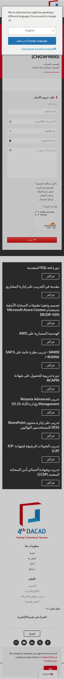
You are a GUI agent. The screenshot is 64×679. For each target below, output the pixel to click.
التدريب (32, 585)
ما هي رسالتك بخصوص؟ (45, 183)
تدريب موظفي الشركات (32, 596)
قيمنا (32, 552)
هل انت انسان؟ (49, 206)
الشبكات (47, 64)
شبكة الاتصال (38, 67)
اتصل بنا (32, 558)
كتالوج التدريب (32, 590)
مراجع (32, 568)
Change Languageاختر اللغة (32, 40)
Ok (50, 669)
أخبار (32, 563)
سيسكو (48, 67)
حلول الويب (54, 608)
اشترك (32, 633)
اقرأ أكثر (50, 276)
